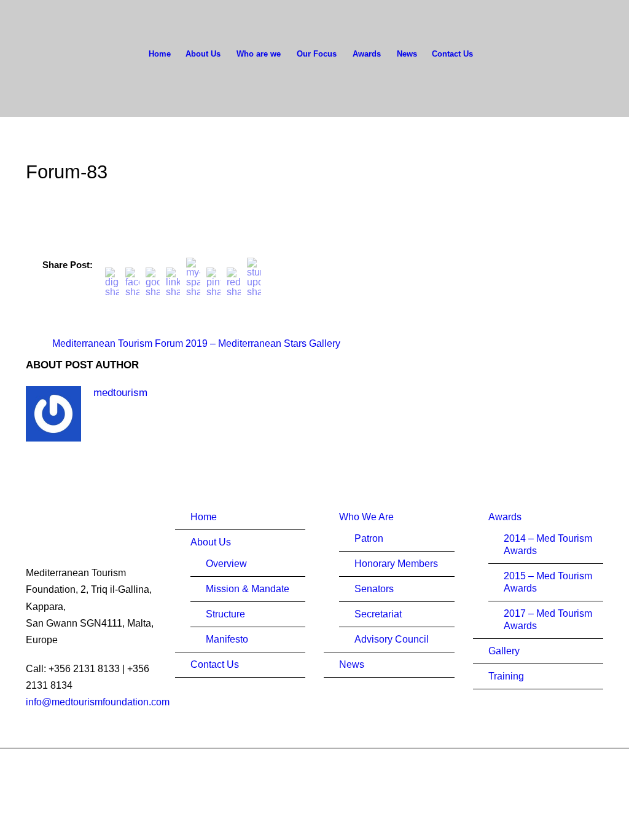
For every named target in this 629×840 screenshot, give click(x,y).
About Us (203, 53)
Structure (225, 614)
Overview (226, 563)
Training (506, 676)
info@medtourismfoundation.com (98, 702)
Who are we (258, 53)
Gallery (504, 651)
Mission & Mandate (247, 589)
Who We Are (366, 517)
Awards (367, 53)
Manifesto (227, 639)
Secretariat (378, 614)
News (407, 53)
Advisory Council (391, 639)
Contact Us (452, 53)
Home (160, 53)
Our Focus (317, 53)
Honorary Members (396, 563)
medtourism (120, 392)
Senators (374, 589)
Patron (368, 538)
